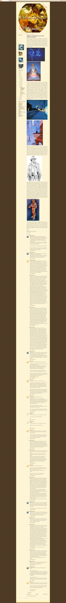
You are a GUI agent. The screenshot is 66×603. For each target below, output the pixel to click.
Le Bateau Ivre (20, 111)
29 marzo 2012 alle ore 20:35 (32, 305)
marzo (21, 86)
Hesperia (31, 235)
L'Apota (19, 110)
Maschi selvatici (20, 113)
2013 (20, 75)
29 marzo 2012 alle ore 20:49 (32, 325)
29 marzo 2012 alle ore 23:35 (32, 349)
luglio (20, 82)
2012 (20, 76)
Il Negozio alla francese (21, 108)
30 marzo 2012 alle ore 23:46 (32, 475)
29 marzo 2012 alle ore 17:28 (32, 250)
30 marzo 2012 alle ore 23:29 (32, 438)
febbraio (21, 95)
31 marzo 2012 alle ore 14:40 (32, 559)
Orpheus (19, 114)
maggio (21, 84)
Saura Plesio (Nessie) (21, 115)
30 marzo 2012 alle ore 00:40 (32, 359)
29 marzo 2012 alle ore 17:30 (32, 258)
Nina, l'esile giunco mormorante (22, 92)
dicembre (21, 77)
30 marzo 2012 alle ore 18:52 (32, 419)
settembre (21, 80)
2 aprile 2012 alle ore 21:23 (32, 590)
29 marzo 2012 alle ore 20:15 (32, 273)
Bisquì (31, 412)
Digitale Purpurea (20, 104)
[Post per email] (35, 231)
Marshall (19, 112)
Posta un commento (29, 592)
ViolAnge (20, 116)
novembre (21, 78)
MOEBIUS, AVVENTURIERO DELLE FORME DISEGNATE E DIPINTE (22, 89)
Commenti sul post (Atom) (33, 595)
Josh (30, 379)
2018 (20, 71)
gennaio (21, 96)
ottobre (21, 79)
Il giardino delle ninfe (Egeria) (22, 106)
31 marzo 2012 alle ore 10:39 (32, 522)
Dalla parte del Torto (21, 102)
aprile (20, 85)
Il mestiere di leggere (21, 107)
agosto (21, 81)
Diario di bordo (20, 103)
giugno (21, 83)
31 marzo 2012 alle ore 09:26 (32, 509)
